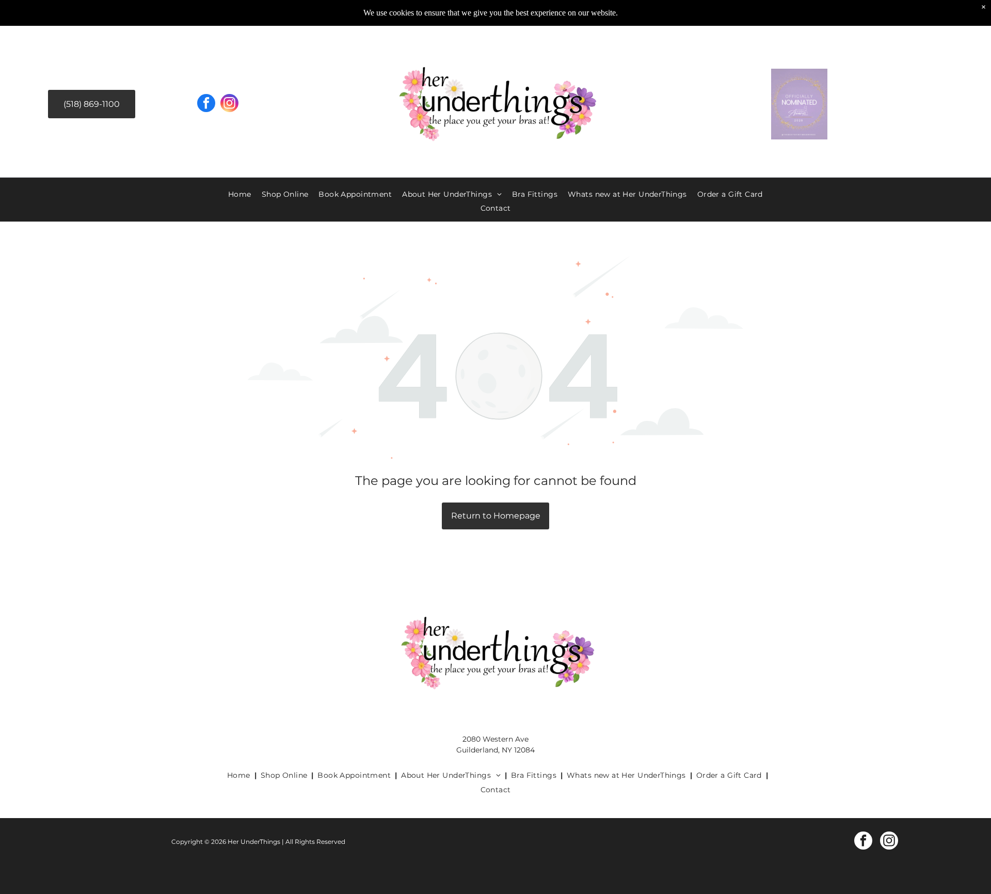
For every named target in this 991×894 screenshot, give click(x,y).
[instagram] (229, 104)
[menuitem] (240, 194)
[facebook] (206, 104)
